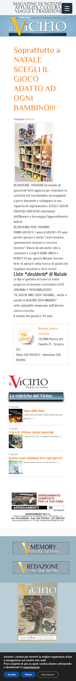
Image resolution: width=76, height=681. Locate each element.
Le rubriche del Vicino (31, 395)
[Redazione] (41, 573)
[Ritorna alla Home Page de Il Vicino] (38, 26)
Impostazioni (48, 674)
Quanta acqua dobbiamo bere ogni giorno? (36, 458)
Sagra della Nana (33, 410)
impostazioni (31, 667)
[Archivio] (41, 554)
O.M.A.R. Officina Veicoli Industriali (31, 432)
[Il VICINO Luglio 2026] (37, 640)
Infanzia (30, 119)
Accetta (12, 674)
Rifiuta (28, 674)
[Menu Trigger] (67, 8)
